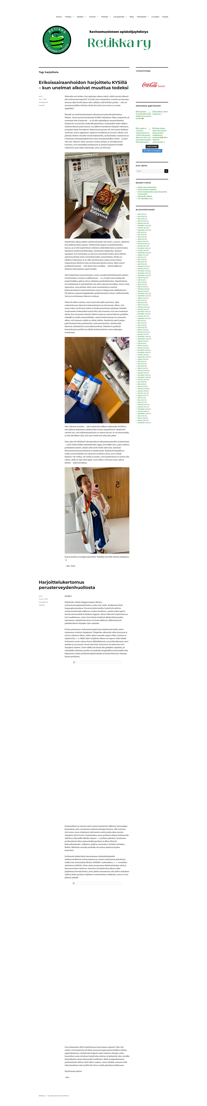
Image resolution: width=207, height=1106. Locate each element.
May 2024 (141, 262)
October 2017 (142, 393)
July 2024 (141, 257)
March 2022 (142, 305)
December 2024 (143, 248)
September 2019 (143, 357)
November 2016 (143, 409)
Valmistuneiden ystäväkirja (147, 190)
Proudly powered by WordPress (58, 1096)
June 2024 (141, 259)
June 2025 (141, 235)
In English (155, 16)
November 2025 (143, 225)
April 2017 (141, 402)
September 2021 (143, 318)
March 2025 (142, 241)
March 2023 (142, 287)
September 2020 (143, 339)
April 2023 (141, 284)
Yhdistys (68, 16)
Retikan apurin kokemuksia (147, 187)
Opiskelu (80, 16)
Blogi (132, 16)
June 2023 (141, 282)
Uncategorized (43, 102)
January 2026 (142, 223)
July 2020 (141, 343)
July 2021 (141, 321)
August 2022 (142, 298)
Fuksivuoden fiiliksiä (145, 196)
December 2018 (143, 375)
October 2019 (142, 355)
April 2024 (141, 264)
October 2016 (142, 411)
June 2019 (141, 364)
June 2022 (141, 300)
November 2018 (143, 377)
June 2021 (141, 323)
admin (41, 96)
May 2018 (141, 384)
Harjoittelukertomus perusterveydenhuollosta (67, 584)
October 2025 (142, 228)
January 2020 (142, 348)
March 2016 (142, 418)
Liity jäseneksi (118, 16)
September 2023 (143, 275)
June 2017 (141, 400)
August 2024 (142, 255)
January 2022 (142, 309)
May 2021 (141, 325)
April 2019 (141, 366)
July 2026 (141, 214)
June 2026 (141, 216)
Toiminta (92, 16)
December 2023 (143, 271)
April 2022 (141, 302)
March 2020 (142, 346)
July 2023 (141, 280)
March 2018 (142, 386)
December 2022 (143, 293)
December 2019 (143, 350)
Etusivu (59, 16)
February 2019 (142, 370)
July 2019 (141, 361)
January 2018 (142, 391)
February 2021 (142, 332)
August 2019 (142, 359)
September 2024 (143, 253)
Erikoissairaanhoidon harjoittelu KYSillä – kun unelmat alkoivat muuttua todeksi (84, 85)
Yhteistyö (104, 16)
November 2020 (143, 336)
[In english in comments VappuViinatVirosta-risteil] (143, 135)
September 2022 (143, 296)
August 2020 (142, 341)
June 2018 (141, 382)
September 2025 (143, 230)
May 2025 (141, 237)
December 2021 (143, 312)
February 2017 (142, 404)
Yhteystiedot (141, 16)
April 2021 (141, 327)
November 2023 (143, 273)
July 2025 (141, 232)
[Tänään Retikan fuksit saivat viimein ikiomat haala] (160, 135)
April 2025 (141, 239)
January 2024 (142, 269)
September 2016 (143, 414)
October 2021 (142, 316)
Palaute (165, 16)
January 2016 (142, 420)
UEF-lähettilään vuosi (145, 199)
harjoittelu (42, 105)
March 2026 (142, 221)
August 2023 (142, 278)
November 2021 (143, 314)
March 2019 (142, 368)
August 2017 (142, 395)
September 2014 (143, 423)
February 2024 (142, 266)
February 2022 (142, 307)
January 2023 (142, 291)
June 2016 (141, 416)
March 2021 (142, 330)
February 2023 (142, 289)
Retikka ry (42, 1096)
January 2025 (142, 246)
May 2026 (141, 219)
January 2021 (142, 334)
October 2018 (142, 380)
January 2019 (142, 373)
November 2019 (143, 352)
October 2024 (142, 250)
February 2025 (142, 244)
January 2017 (142, 407)
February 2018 (142, 389)
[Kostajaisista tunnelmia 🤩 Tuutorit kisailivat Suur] (143, 118)
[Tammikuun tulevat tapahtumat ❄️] (160, 118)
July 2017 (141, 398)
